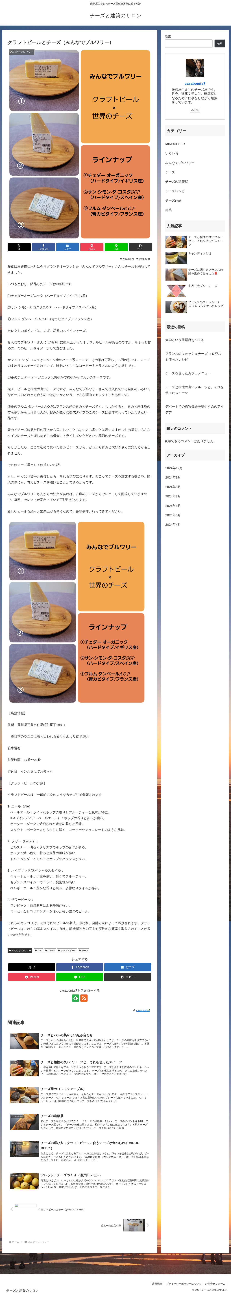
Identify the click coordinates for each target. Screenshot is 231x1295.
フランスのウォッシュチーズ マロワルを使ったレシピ (193, 356)
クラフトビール (68, 950)
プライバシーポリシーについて (183, 1283)
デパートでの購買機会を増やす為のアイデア (194, 409)
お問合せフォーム (215, 1283)
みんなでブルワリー (21, 950)
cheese (51, 950)
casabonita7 (195, 83)
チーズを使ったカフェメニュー (188, 373)
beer (40, 950)
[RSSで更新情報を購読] (84, 998)
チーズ (85, 950)
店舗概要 (157, 1283)
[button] (140, 247)
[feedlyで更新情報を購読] (75, 998)
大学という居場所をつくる (184, 340)
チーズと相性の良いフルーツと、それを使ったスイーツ (194, 390)
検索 (168, 36)
